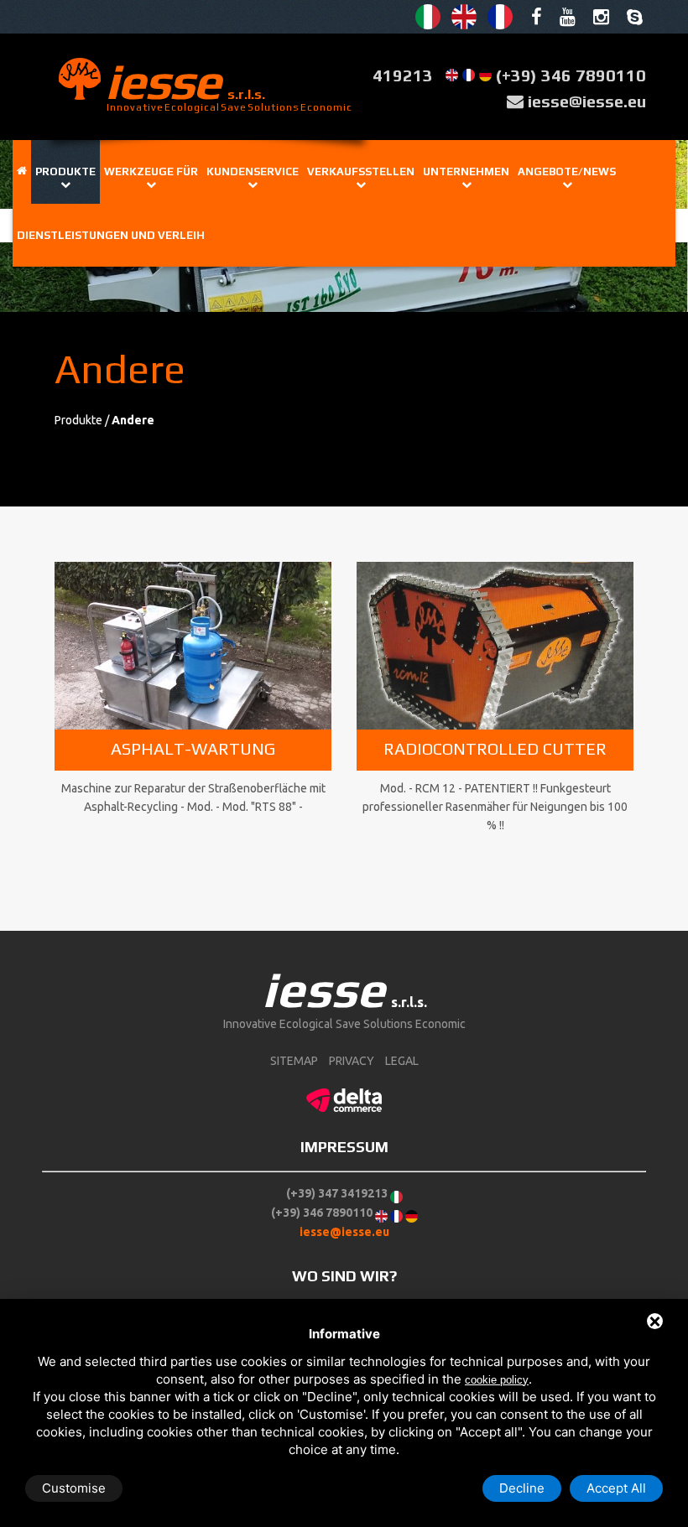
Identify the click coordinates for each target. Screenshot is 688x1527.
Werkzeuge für (151, 171)
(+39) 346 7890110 (571, 75)
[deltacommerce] (344, 1097)
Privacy (351, 1060)
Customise (74, 1488)
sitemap (294, 1060)
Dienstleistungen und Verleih (111, 235)
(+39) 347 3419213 (337, 1193)
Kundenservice (252, 171)
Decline (522, 1488)
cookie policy (497, 1380)
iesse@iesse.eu (587, 101)
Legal (402, 1060)
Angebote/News (567, 171)
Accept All (616, 1488)
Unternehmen (466, 171)
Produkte (65, 171)
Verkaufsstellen (360, 171)
